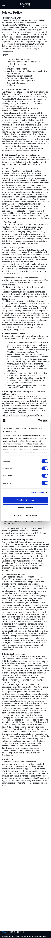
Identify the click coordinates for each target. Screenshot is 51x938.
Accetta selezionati (25, 508)
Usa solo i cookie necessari (25, 515)
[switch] (45, 468)
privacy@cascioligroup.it (17, 108)
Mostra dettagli (37, 493)
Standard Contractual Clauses (15, 561)
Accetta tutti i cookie (25, 500)
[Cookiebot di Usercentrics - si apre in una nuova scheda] (38, 420)
